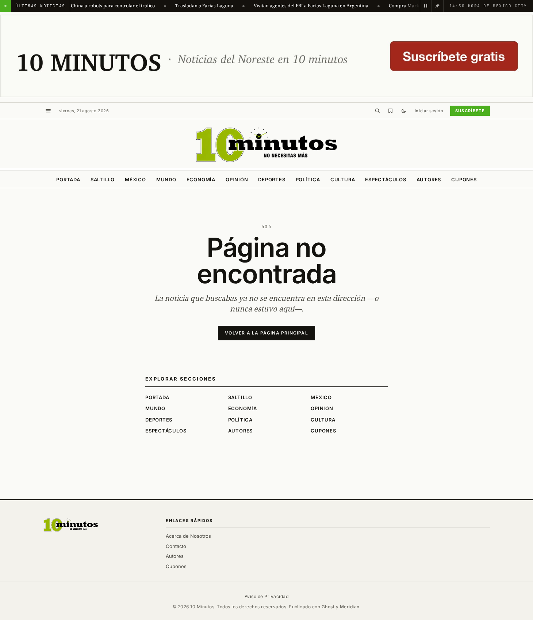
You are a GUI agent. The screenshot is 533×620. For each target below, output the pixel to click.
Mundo (166, 179)
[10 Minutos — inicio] (71, 525)
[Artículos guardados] (391, 111)
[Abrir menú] (48, 111)
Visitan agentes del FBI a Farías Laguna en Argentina (302, 6)
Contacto (176, 546)
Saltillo (103, 179)
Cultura (342, 179)
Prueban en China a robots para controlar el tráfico (90, 6)
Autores (429, 179)
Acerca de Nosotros (188, 536)
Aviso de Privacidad (266, 596)
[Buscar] (377, 111)
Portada (68, 179)
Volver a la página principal (266, 333)
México (135, 179)
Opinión (237, 179)
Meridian (350, 606)
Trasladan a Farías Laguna (195, 6)
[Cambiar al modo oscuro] (404, 111)
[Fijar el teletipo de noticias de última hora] (437, 6)
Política (308, 179)
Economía (201, 179)
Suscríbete (470, 110)
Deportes (271, 179)
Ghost (328, 606)
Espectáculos (385, 179)
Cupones (463, 179)
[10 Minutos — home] (266, 145)
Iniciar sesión (429, 110)
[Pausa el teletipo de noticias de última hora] (426, 6)
